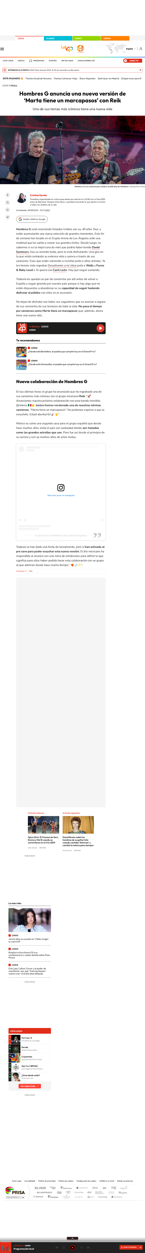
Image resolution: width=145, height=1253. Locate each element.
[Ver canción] (15, 1039)
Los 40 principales (53, 1188)
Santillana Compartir (82, 1188)
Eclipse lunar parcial (131, 78)
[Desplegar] (72, 1238)
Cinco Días (78, 1191)
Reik (31, 571)
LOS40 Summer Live (86, 61)
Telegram (7, 217)
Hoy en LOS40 (67, 61)
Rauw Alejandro (87, 78)
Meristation (116, 1196)
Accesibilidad (29, 1181)
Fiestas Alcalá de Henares (39, 78)
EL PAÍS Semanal (100, 1191)
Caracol (123, 1188)
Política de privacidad (46, 1181)
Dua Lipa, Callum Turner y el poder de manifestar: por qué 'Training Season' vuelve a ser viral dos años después (27, 971)
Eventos (53, 61)
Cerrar (140, 70)
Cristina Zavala (38, 195)
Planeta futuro (110, 1191)
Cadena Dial (89, 1191)
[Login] (141, 48)
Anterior (56, 1247)
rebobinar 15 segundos (63, 1247)
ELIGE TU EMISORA (130, 1247)
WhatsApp (7, 209)
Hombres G (21, 571)
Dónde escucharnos (125, 1181)
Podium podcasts (66, 1196)
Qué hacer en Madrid (108, 78)
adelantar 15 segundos (81, 1247)
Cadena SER (94, 1188)
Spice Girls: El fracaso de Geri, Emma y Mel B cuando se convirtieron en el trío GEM (43, 840)
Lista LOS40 (8, 61)
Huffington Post (44, 1191)
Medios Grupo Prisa (15, 1197)
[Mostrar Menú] (4, 48)
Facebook (7, 195)
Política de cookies (65, 1181)
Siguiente (88, 1247)
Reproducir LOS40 (101, 328)
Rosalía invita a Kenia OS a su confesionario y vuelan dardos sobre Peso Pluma (29, 955)
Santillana (67, 1188)
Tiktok (61, 1150)
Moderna (52, 1196)
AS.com (103, 1188)
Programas (38, 61)
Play (72, 1248)
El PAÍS (40, 1188)
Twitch (84, 1150)
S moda (90, 1196)
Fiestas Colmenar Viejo (65, 78)
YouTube (67, 1150)
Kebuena (120, 1191)
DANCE (78, 38)
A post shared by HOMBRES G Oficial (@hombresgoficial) (61, 535)
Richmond (38, 1196)
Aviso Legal (16, 1181)
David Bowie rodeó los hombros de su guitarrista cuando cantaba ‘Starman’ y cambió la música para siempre (78, 841)
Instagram (55, 1150)
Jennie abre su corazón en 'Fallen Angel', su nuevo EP (28, 940)
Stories (89, 1150)
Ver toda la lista (28, 1086)
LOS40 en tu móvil (106, 1181)
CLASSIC (50, 38)
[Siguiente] (140, 78)
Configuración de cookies (86, 1181)
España (129, 48)
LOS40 (21, 38)
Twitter (7, 202)
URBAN (107, 38)
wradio (67, 1191)
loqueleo (102, 1196)
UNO (59, 1191)
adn (112, 1188)
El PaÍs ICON (78, 1196)
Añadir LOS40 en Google (34, 219)
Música (21, 61)
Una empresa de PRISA (15, 1190)
